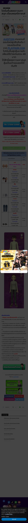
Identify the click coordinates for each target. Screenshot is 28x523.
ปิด (20, 271)
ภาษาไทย (3, 516)
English (7, 516)
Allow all (14, 519)
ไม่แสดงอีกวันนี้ (7, 271)
